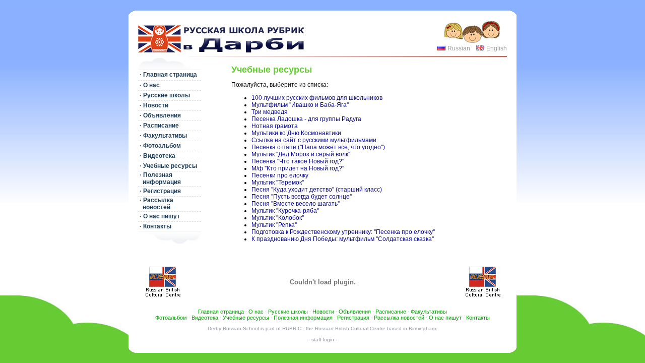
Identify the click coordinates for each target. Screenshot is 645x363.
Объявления (355, 312)
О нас (256, 312)
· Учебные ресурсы (167, 165)
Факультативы (429, 312)
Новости (323, 312)
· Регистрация (159, 191)
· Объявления (159, 115)
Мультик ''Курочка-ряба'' (285, 210)
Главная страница (221, 312)
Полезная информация (303, 318)
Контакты (478, 318)
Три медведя (269, 111)
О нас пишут (445, 318)
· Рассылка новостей (155, 204)
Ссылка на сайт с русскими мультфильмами (313, 140)
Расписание (390, 312)
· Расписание (158, 125)
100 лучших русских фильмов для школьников (316, 97)
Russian (458, 48)
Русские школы (288, 312)
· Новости (153, 105)
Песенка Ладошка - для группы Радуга (306, 119)
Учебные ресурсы (246, 318)
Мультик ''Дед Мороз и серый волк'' (300, 154)
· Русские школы (164, 95)
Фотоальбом (171, 318)
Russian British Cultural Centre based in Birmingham (375, 328)
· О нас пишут (159, 216)
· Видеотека (156, 155)
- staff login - (322, 339)
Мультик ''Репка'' (274, 224)
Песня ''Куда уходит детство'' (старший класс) (316, 189)
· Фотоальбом (159, 145)
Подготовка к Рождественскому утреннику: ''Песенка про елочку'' (343, 231)
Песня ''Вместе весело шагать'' (295, 203)
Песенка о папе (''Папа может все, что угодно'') (318, 147)
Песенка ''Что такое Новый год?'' (297, 161)
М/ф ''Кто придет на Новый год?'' (297, 168)
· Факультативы (162, 135)
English (496, 48)
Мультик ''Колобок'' (277, 217)
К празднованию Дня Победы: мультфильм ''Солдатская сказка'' (342, 239)
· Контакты (154, 226)
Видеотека (204, 318)
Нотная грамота (274, 126)
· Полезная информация (159, 178)
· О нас (149, 85)
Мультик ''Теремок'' (277, 182)
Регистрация (353, 318)
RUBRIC (291, 328)
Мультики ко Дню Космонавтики (296, 133)
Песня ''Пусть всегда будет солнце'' (301, 196)
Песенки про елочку (279, 175)
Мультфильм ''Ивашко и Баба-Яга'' (300, 104)
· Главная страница (167, 74)
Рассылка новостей (399, 318)
